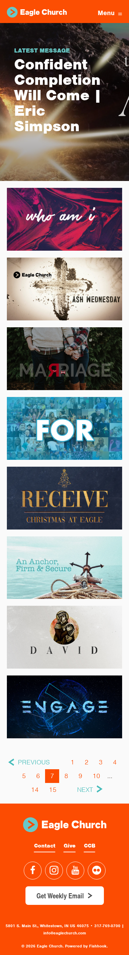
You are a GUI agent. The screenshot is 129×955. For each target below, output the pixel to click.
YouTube (75, 870)
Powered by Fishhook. (86, 946)
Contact (44, 845)
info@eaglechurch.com (64, 933)
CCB (89, 845)
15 (52, 789)
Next (85, 789)
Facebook (33, 870)
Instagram (54, 870)
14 (35, 789)
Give (70, 845)
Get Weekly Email (60, 895)
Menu (106, 13)
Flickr (97, 870)
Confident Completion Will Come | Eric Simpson (58, 95)
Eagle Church (37, 12)
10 (96, 776)
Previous (34, 762)
